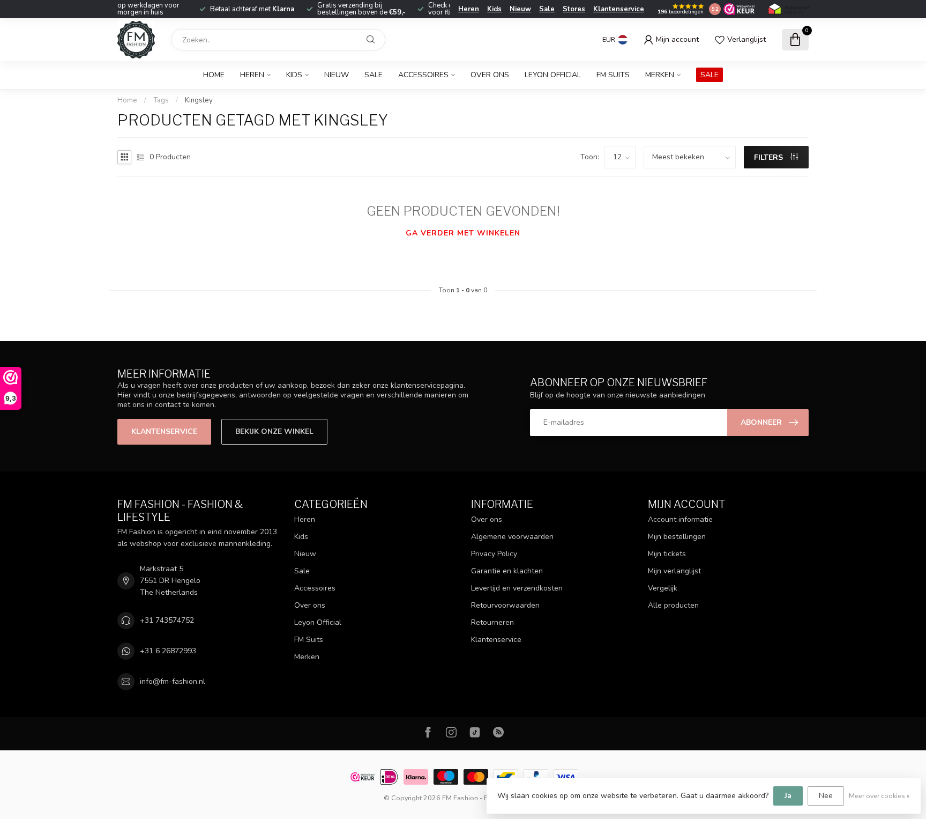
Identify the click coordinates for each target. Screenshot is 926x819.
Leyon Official (553, 75)
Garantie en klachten (507, 571)
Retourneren (492, 622)
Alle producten (673, 605)
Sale (547, 9)
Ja (788, 796)
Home (214, 75)
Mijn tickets (667, 554)
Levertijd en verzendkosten (517, 588)
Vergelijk (662, 588)
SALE (709, 75)
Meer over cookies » (879, 795)
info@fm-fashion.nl (172, 681)
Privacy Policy (494, 554)
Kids (494, 9)
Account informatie (680, 519)
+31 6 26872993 (168, 651)
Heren (468, 9)
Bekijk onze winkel (274, 431)
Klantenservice (618, 9)
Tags (161, 100)
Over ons (490, 75)
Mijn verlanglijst (674, 571)
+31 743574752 (167, 620)
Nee (826, 796)
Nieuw (520, 9)
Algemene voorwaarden (512, 537)
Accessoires (423, 75)
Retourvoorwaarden (505, 605)
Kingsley (199, 100)
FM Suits (613, 75)
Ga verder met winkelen (463, 233)
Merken (659, 75)
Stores (574, 9)
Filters (769, 157)
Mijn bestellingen (677, 537)
